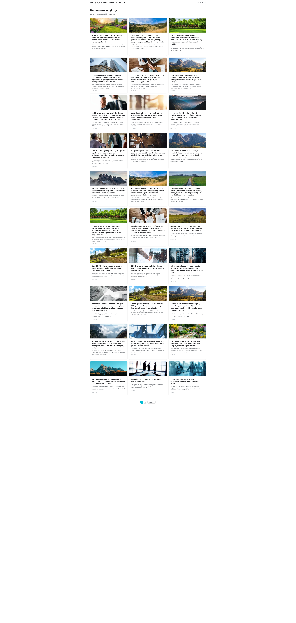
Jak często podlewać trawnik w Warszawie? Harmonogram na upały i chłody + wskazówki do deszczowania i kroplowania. (108, 191)
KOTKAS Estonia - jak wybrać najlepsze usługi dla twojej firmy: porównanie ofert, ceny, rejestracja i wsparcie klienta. (186, 343)
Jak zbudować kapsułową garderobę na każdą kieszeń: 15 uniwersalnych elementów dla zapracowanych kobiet (108, 381)
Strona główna (201, 2)
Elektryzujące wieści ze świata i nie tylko (108, 2)
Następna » (151, 402)
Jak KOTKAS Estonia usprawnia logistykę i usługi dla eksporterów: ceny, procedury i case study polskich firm (107, 268)
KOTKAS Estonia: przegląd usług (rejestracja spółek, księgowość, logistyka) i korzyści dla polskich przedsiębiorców (147, 343)
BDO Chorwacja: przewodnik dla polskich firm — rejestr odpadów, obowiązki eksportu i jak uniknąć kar (147, 268)
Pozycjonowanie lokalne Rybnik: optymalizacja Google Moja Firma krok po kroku (186, 381)
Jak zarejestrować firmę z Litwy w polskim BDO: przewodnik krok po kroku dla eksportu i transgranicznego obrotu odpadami (147, 306)
